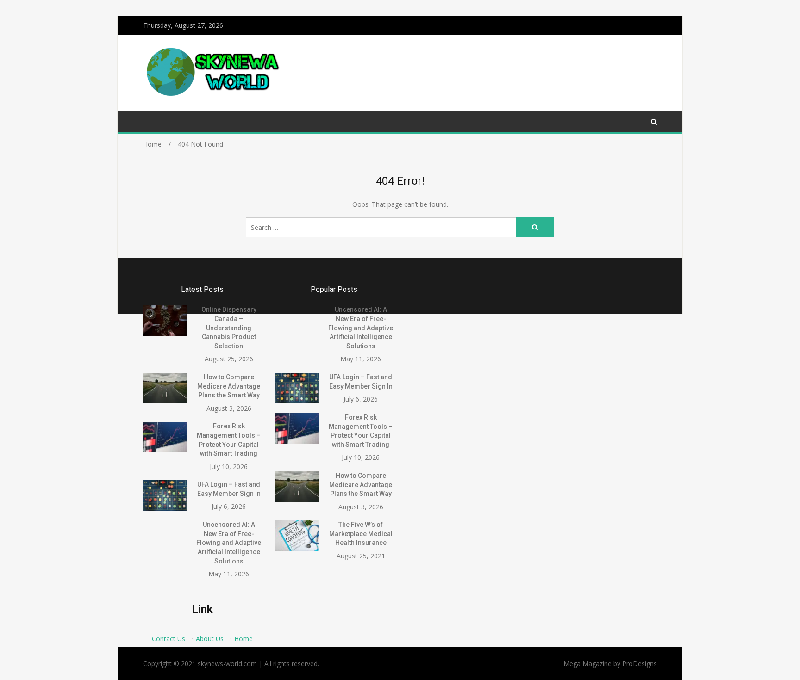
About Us (210, 638)
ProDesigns (639, 663)
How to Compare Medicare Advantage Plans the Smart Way (228, 386)
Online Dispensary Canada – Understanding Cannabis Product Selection (228, 327)
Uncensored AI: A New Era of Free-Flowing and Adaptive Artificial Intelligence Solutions (228, 542)
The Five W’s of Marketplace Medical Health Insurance (361, 533)
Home (243, 638)
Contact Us (168, 638)
